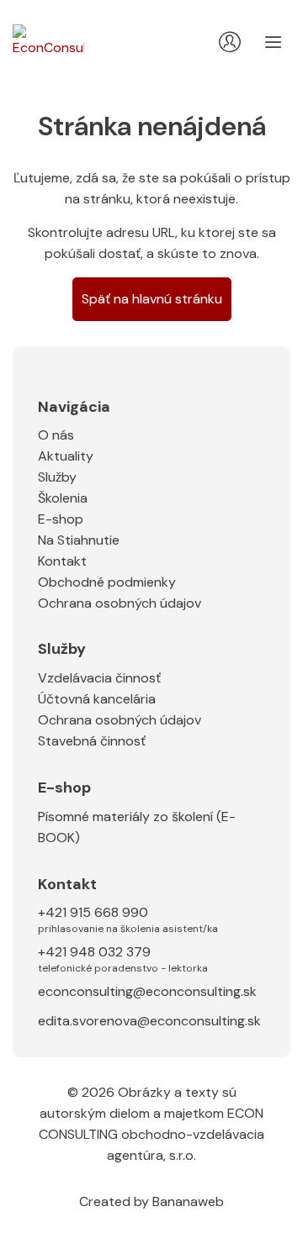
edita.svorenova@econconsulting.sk (149, 1021)
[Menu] (273, 42)
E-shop (60, 519)
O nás (56, 435)
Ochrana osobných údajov (119, 603)
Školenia (63, 498)
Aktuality (65, 456)
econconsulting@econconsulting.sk (147, 991)
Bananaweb (188, 1201)
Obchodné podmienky (107, 582)
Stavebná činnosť (92, 741)
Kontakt (62, 561)
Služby (57, 477)
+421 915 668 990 (128, 918)
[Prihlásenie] (229, 42)
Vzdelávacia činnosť (99, 678)
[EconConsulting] (48, 42)
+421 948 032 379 (123, 958)
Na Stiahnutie (79, 540)
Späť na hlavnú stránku (152, 299)
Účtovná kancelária (97, 699)
